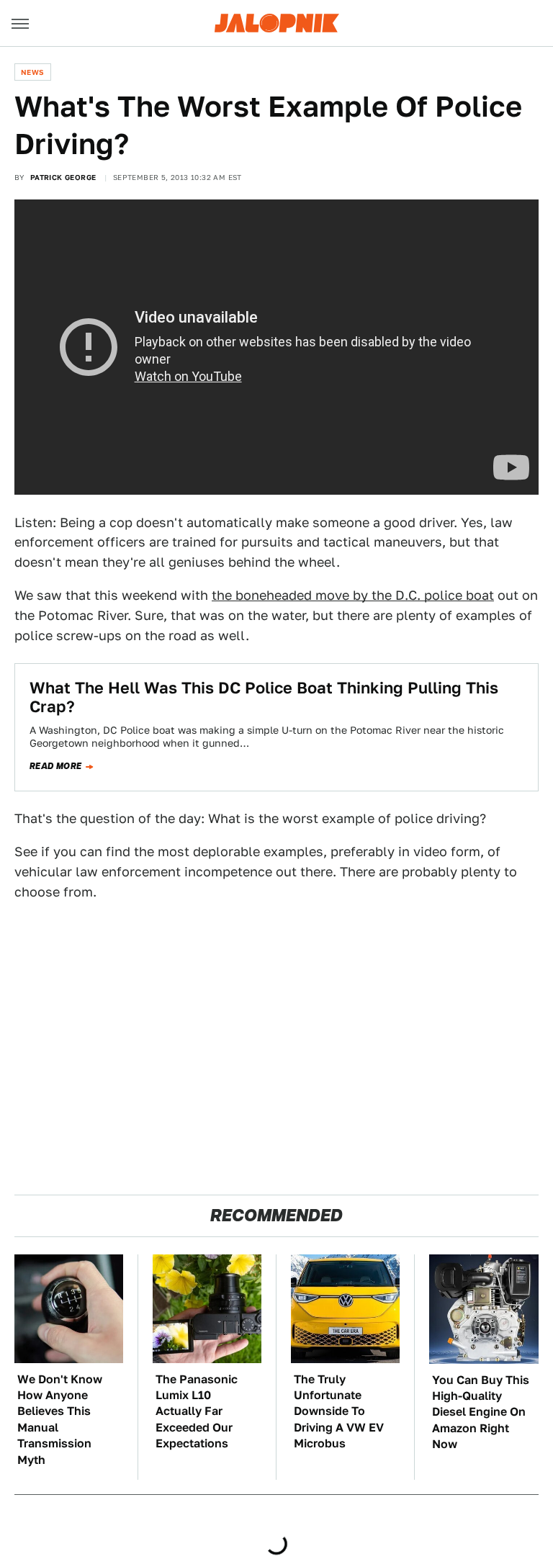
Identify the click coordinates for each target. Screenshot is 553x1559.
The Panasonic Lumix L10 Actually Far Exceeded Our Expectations (197, 1411)
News (33, 72)
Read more (56, 766)
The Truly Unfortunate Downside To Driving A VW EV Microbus (339, 1411)
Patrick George (63, 177)
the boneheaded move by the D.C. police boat (353, 595)
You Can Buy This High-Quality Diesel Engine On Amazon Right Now (480, 1412)
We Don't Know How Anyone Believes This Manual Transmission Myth (59, 1419)
